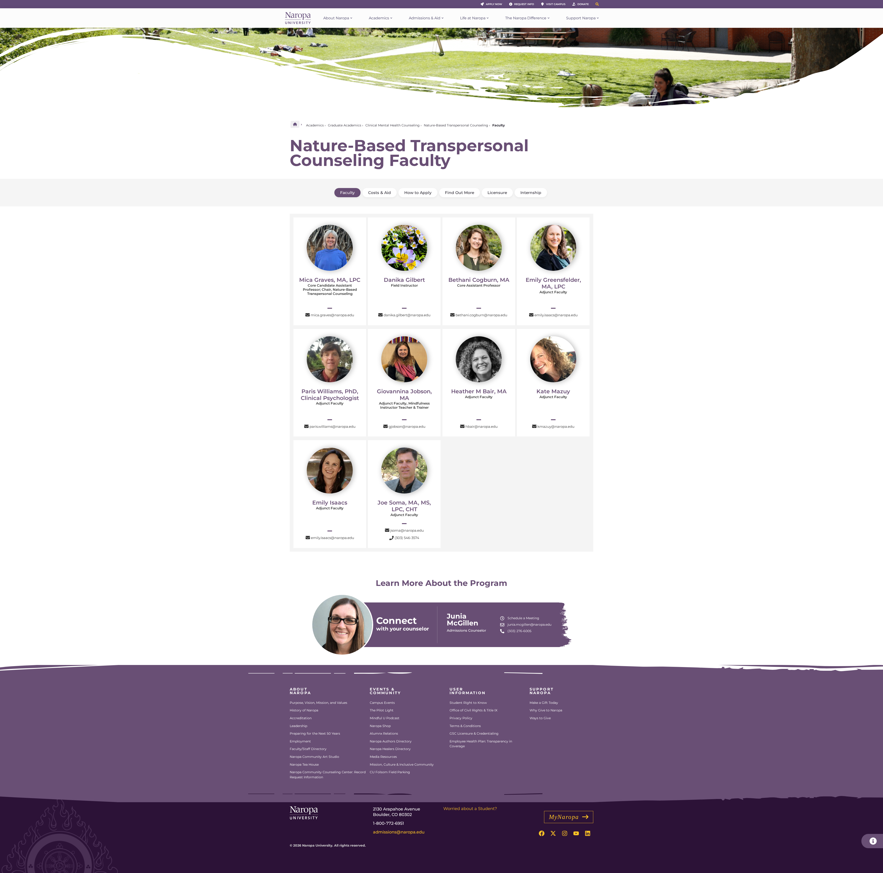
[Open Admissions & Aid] (443, 18)
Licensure (497, 192)
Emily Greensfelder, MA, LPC (553, 283)
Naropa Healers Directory (390, 749)
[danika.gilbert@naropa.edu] (380, 315)
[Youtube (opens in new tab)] (576, 833)
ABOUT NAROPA (300, 691)
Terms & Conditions (465, 726)
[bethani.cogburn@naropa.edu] (452, 315)
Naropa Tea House (304, 764)
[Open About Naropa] (351, 18)
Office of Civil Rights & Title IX (473, 710)
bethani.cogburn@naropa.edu (481, 315)
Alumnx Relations (384, 733)
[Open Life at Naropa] (488, 18)
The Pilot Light (381, 710)
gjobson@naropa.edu (407, 426)
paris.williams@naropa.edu (332, 426)
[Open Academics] (391, 18)
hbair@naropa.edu (481, 426)
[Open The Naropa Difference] (549, 18)
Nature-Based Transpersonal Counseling (456, 125)
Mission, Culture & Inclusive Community (402, 764)
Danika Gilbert (404, 280)
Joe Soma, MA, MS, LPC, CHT (404, 506)
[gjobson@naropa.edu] (385, 426)
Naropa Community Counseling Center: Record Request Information (328, 774)
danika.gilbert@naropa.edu (407, 315)
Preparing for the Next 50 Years (315, 733)
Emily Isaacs (329, 502)
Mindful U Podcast (384, 718)
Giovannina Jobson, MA (404, 394)
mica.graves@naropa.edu (332, 315)
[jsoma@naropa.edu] (387, 530)
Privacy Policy (461, 718)
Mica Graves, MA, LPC (329, 280)
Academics (315, 125)
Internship (530, 192)
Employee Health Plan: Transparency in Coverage (481, 743)
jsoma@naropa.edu (407, 530)
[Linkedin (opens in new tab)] (587, 833)
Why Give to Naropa (546, 710)
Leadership (298, 726)
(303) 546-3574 (407, 538)
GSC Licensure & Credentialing (474, 733)
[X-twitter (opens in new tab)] (553, 833)
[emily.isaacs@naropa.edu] (531, 315)
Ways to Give (540, 718)
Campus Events (382, 703)
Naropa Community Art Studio (314, 757)
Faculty (347, 192)
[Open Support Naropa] (598, 18)
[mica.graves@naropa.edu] (307, 315)
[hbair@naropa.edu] (462, 426)
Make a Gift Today (544, 703)
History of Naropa (304, 710)
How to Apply (418, 192)
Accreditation (301, 718)
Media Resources (383, 757)
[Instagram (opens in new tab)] (564, 833)
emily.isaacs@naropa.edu (556, 315)
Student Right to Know (468, 703)
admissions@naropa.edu (398, 832)
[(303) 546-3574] (391, 538)
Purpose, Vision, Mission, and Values (318, 703)
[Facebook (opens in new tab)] (541, 833)
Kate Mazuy (553, 391)
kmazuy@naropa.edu (555, 426)
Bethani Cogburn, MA (478, 280)
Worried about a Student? (470, 808)
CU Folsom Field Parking (390, 772)
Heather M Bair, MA (479, 391)
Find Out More (459, 192)
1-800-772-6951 (388, 823)
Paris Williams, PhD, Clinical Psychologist (330, 394)
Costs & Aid (379, 192)
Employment (300, 741)
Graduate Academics (344, 125)
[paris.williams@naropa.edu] (306, 426)
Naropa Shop (380, 726)
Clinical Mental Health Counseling (392, 125)
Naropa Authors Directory (391, 741)
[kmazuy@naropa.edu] (534, 426)
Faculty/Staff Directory (308, 749)
